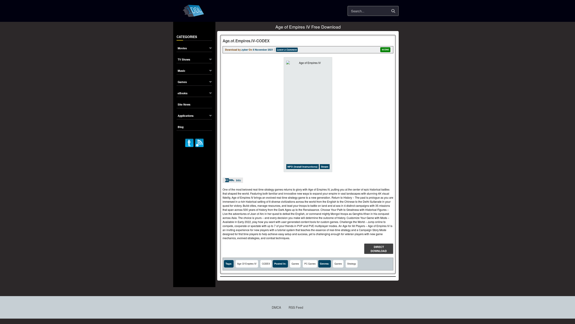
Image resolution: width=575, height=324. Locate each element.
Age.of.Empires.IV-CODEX (246, 40)
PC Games (310, 263)
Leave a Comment (287, 49)
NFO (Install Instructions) (303, 166)
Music (181, 71)
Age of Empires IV (247, 263)
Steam (324, 166)
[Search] (393, 11)
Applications (186, 116)
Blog (181, 127)
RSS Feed (296, 307)
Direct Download (379, 249)
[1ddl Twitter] (189, 142)
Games (182, 82)
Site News (184, 104)
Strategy (351, 263)
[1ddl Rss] (199, 142)
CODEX (266, 263)
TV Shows (184, 59)
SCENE (385, 49)
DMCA (276, 307)
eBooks (183, 93)
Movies (182, 48)
